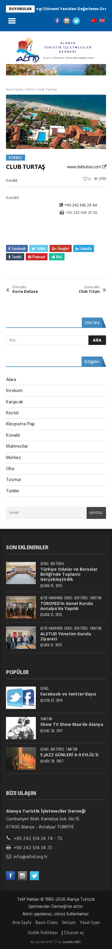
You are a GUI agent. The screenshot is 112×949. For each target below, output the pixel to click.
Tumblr (17, 256)
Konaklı (15, 157)
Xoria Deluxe (25, 289)
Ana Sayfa (14, 90)
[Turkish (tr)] (93, 21)
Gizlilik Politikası (43, 932)
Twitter (41, 248)
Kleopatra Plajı (20, 424)
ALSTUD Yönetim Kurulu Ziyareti (65, 636)
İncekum (14, 391)
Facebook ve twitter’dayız (68, 694)
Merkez (13, 458)
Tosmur (13, 480)
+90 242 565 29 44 (81, 205)
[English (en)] (102, 21)
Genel (44, 564)
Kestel (12, 413)
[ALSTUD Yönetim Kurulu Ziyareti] (21, 637)
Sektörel (57, 564)
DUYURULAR (20, 8)
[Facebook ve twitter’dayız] (21, 698)
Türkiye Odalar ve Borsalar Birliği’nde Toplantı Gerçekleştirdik (69, 574)
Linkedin (86, 248)
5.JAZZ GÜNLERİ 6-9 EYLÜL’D (69, 754)
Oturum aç (74, 932)
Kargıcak (14, 402)
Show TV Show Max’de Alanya (71, 724)
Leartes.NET (72, 942)
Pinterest (38, 256)
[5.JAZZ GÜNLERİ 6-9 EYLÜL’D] (21, 758)
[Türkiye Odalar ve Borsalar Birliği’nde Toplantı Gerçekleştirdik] (21, 573)
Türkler (12, 491)
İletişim (69, 922)
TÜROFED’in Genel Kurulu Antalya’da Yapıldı (66, 605)
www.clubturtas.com (84, 166)
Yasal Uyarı (90, 922)
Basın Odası (47, 922)
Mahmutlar (17, 446)
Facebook (18, 248)
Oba (10, 469)
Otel (30, 90)
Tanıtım (95, 598)
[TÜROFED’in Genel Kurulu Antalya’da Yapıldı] (21, 607)
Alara (11, 380)
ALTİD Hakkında (51, 598)
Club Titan (89, 289)
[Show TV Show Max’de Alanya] (21, 728)
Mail (59, 256)
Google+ (63, 248)
